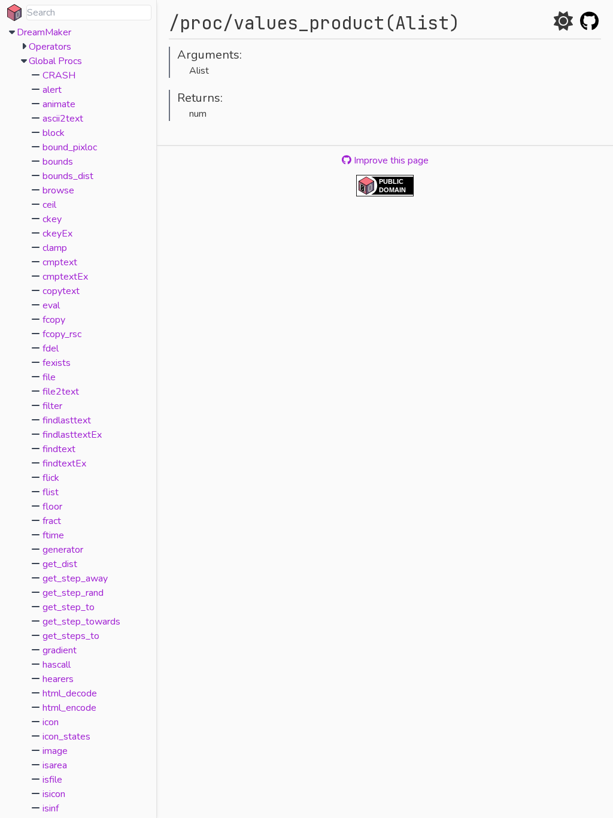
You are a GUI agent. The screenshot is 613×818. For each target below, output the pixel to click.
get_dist (60, 564)
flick (51, 477)
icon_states (66, 736)
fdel (51, 348)
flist (51, 492)
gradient (60, 650)
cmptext (60, 262)
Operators (50, 46)
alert (52, 89)
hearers (58, 679)
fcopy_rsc (62, 334)
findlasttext (67, 420)
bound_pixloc (70, 147)
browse (58, 190)
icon (51, 722)
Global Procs (55, 61)
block (54, 133)
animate (59, 104)
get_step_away (75, 578)
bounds (58, 161)
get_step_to (69, 607)
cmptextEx (65, 276)
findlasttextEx (72, 434)
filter (52, 406)
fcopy (54, 319)
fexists (57, 362)
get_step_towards (81, 621)
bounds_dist (68, 176)
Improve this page (390, 160)
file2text (61, 391)
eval (51, 305)
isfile (52, 779)
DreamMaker (44, 32)
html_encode (69, 707)
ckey (52, 219)
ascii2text (63, 118)
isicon (54, 794)
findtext (59, 449)
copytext (61, 291)
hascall (57, 664)
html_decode (70, 693)
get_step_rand (73, 592)
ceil (49, 204)
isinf (51, 808)
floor (52, 506)
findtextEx (64, 463)
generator (63, 549)
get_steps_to (71, 636)
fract (52, 521)
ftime (53, 535)
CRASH (59, 75)
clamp (55, 248)
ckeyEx (57, 233)
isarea (55, 765)
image (55, 751)
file (49, 377)
